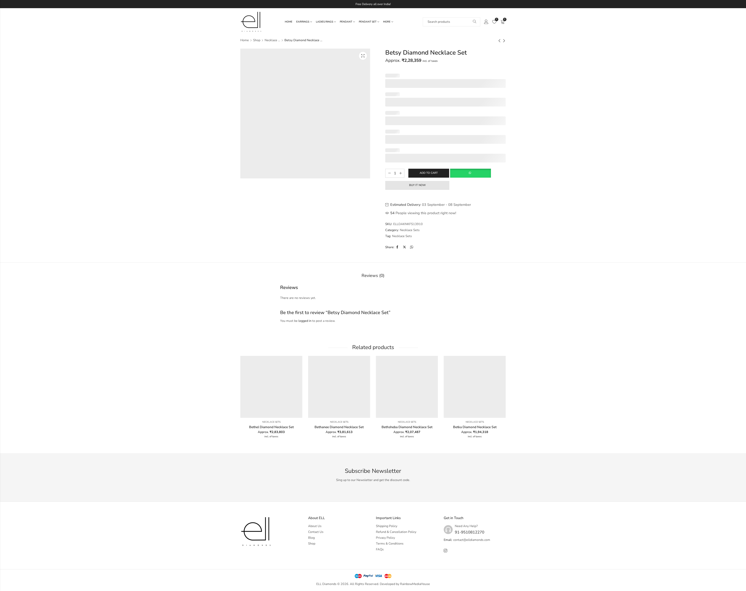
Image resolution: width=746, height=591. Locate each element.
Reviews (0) (373, 275)
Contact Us (315, 532)
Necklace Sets (272, 40)
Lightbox (363, 56)
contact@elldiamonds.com (471, 540)
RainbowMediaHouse (415, 584)
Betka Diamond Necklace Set (475, 427)
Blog (311, 538)
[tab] (373, 276)
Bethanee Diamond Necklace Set (339, 427)
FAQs (380, 549)
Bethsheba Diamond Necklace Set (407, 427)
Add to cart (429, 173)
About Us (315, 526)
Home (244, 40)
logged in (304, 321)
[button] (470, 173)
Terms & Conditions (390, 543)
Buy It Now (417, 185)
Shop (256, 40)
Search (474, 21)
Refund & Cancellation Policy (396, 532)
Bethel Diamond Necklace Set (271, 427)
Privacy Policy (385, 538)
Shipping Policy (386, 526)
